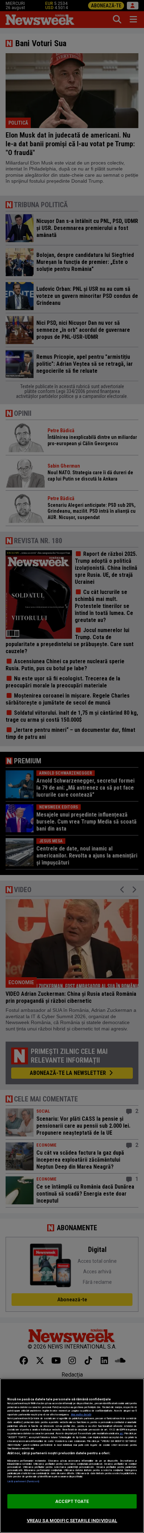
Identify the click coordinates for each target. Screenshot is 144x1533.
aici (121, 1433)
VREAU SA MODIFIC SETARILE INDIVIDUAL (72, 1520)
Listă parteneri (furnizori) (23, 1481)
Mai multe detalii (81, 1414)
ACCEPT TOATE (72, 1501)
